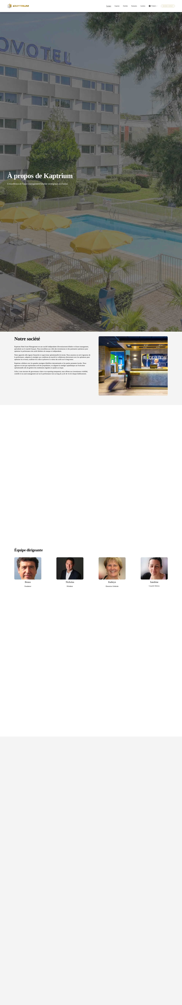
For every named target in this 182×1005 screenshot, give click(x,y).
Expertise (117, 6)
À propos (108, 6)
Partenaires (134, 6)
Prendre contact (168, 6)
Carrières (142, 6)
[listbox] (153, 6)
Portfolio (125, 6)
